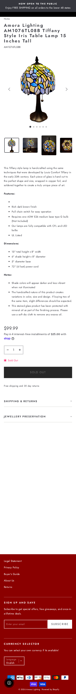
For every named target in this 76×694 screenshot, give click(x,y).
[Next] (66, 89)
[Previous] (9, 89)
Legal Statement (13, 561)
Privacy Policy (11, 567)
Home (7, 18)
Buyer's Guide (12, 574)
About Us (9, 580)
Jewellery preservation (25, 416)
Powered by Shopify (50, 689)
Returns (8, 587)
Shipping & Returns (20, 401)
